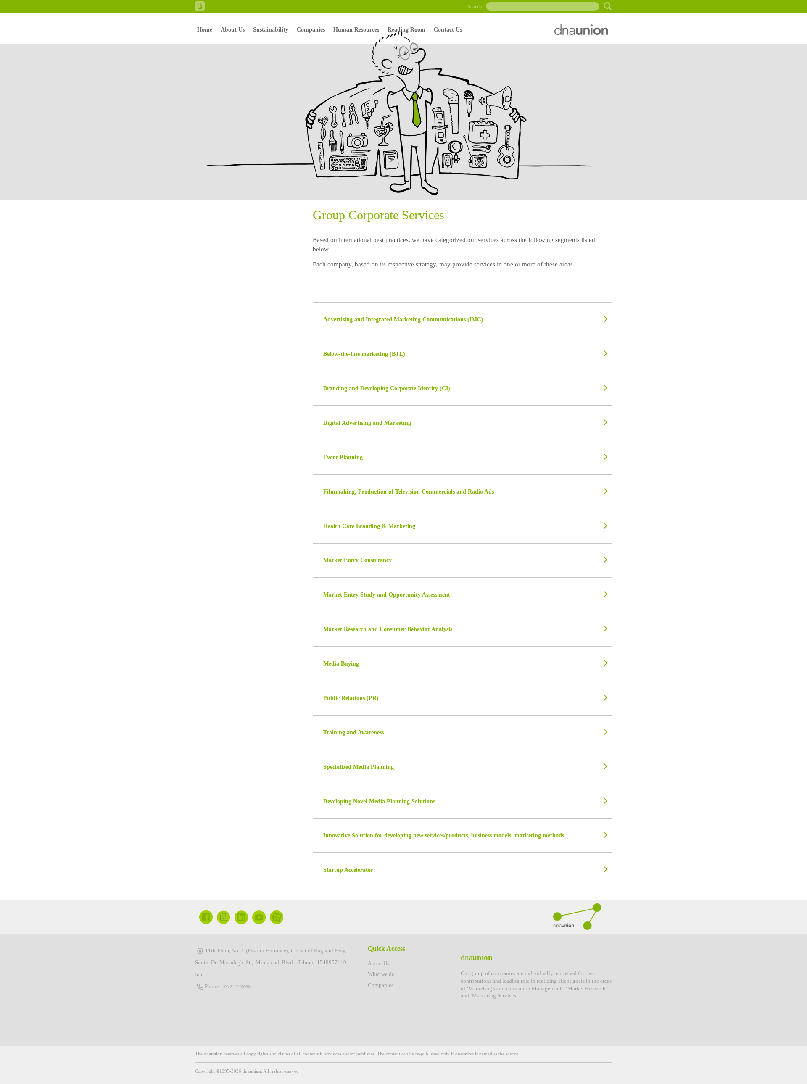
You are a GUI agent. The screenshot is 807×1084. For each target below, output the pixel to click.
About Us (233, 29)
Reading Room (406, 29)
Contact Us (448, 29)
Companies (311, 29)
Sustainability (270, 29)
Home (204, 29)
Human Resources (356, 29)
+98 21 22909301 (237, 986)
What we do (381, 974)
